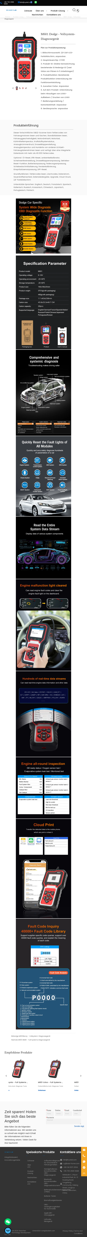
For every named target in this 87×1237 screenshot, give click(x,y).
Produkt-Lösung (58, 10)
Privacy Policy (68, 1231)
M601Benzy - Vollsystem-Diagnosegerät (34, 1036)
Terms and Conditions (78, 1232)
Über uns (40, 10)
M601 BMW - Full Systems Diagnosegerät (34, 1040)
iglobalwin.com (49, 1231)
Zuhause (28, 10)
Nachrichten (37, 14)
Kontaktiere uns (54, 14)
